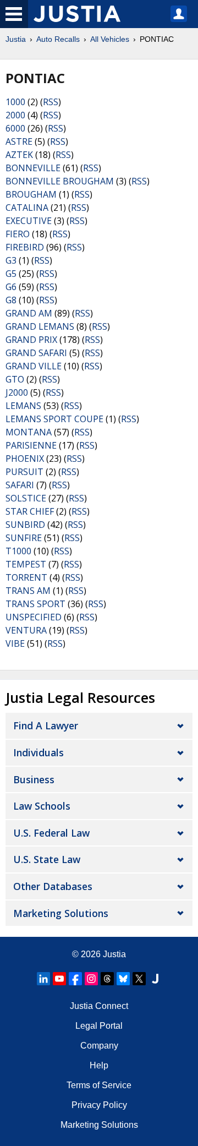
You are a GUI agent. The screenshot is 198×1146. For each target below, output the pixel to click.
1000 (15, 102)
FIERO (18, 234)
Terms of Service (99, 1085)
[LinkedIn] (43, 978)
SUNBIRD (25, 525)
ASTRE (19, 141)
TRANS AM (28, 591)
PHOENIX (25, 458)
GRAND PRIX (31, 340)
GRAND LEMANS (40, 326)
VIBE (15, 643)
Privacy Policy (99, 1105)
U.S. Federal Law (51, 832)
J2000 (17, 392)
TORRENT (26, 577)
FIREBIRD (25, 247)
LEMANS (23, 406)
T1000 (18, 551)
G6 (11, 287)
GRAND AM (29, 313)
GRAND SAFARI (36, 353)
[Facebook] (75, 978)
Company (99, 1045)
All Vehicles (109, 39)
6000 (15, 128)
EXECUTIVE (29, 221)
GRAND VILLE (34, 366)
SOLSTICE (26, 498)
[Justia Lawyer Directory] (155, 978)
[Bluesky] (123, 978)
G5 (11, 274)
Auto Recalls (58, 39)
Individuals (38, 752)
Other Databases (52, 886)
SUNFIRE (24, 538)
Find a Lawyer (45, 725)
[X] (139, 978)
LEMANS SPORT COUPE (54, 419)
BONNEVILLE (33, 168)
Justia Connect (99, 1006)
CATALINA (27, 207)
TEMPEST (26, 564)
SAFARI (20, 485)
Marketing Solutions (60, 913)
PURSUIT (24, 472)
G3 (11, 260)
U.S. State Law (46, 859)
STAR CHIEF (30, 511)
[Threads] (107, 978)
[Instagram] (91, 978)
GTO (15, 379)
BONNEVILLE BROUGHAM (60, 181)
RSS (50, 102)
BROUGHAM (31, 194)
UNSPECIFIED (34, 617)
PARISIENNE (31, 445)
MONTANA (29, 432)
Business (33, 779)
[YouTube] (59, 978)
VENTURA (26, 630)
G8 (11, 300)
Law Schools (41, 805)
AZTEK (19, 155)
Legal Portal (99, 1025)
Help (99, 1065)
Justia (16, 39)
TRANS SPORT (35, 604)
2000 (15, 115)
